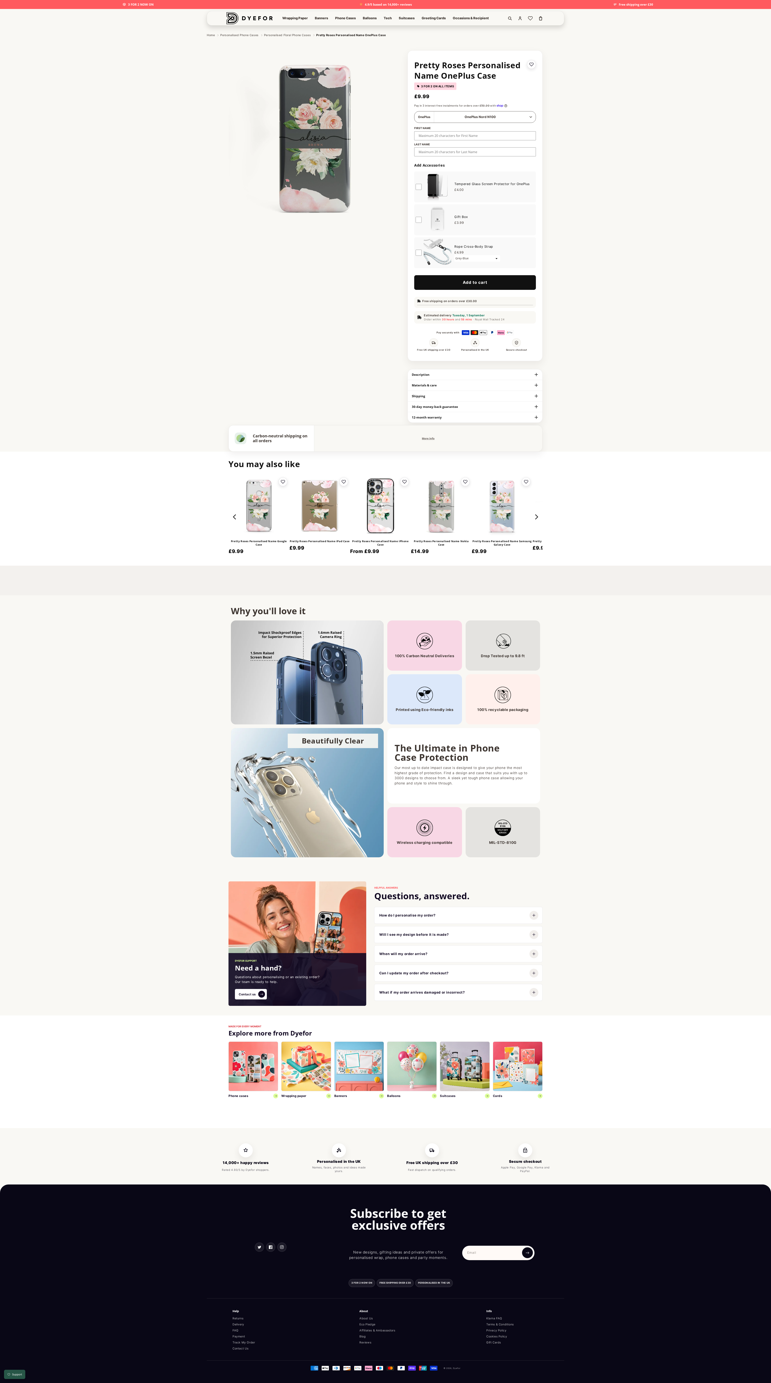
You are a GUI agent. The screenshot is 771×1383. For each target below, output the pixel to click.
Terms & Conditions (500, 1324)
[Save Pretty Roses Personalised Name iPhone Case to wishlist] (404, 481)
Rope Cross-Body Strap (473, 246)
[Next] (536, 516)
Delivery (238, 1324)
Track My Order (244, 1342)
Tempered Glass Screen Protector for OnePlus (492, 184)
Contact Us (241, 1348)
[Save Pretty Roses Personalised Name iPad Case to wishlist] (343, 481)
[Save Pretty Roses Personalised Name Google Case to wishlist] (282, 481)
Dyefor (456, 1368)
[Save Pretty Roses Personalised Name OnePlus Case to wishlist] (531, 64)
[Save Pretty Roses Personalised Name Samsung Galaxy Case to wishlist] (526, 481)
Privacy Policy (496, 1330)
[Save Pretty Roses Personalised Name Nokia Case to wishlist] (465, 481)
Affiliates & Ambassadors (377, 1330)
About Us (366, 1318)
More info (428, 438)
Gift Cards (493, 1342)
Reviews (365, 1342)
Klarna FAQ (494, 1318)
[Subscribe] (527, 1252)
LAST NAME (422, 144)
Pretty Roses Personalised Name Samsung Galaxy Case (502, 543)
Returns (238, 1318)
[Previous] (234, 516)
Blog (362, 1336)
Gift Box (461, 217)
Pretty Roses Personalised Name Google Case (259, 543)
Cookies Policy (496, 1336)
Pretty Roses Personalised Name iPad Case (320, 541)
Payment (239, 1336)
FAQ (236, 1330)
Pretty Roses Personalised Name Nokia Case (441, 543)
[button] (295, 18)
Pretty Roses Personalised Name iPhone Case (380, 543)
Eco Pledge (367, 1324)
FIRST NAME (422, 128)
